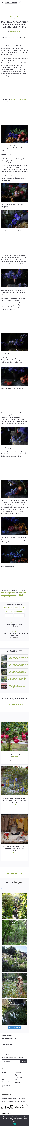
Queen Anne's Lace (8, 607)
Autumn (16, 607)
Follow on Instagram (15, 1027)
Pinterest (19, 1072)
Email (18, 1082)
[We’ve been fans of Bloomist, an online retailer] (14, 906)
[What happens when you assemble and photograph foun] (14, 932)
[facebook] (8, 37)
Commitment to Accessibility (5, 1082)
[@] (5, 889)
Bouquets (23, 607)
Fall (11, 611)
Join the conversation (15, 704)
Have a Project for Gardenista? (6, 1086)
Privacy (3, 1079)
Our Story (4, 1072)
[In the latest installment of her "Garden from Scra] (14, 959)
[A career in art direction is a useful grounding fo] (14, 1012)
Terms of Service (5, 1077)
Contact (4, 1074)
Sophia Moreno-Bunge (18, 99)
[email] (20, 37)
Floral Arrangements (18, 611)
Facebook (19, 1077)
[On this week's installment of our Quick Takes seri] (14, 985)
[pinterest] (12, 37)
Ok (15, 1123)
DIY (7, 611)
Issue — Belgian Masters (14, 18)
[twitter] (16, 37)
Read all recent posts (14, 873)
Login (26, 2)
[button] (20, 2)
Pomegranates (14, 16)
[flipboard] (4, 37)
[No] (27, 1120)
